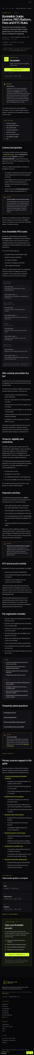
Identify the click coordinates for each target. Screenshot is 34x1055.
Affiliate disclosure (8, 1038)
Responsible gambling (8, 1040)
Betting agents (10, 8)
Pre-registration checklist (12, 136)
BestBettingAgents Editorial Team (19, 37)
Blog (3, 1031)
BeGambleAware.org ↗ (14, 996)
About (3, 1028)
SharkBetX (5, 1004)
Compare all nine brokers (10, 914)
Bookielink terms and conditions (14, 796)
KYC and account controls (12, 134)
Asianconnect (6, 1008)
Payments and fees (10, 132)
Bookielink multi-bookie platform (14, 814)
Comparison (5, 1024)
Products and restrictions (12, 130)
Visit (28, 1052)
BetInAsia (5, 1006)
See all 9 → (5, 1017)
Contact (4, 1042)
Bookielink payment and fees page (15, 833)
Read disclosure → (5, 993)
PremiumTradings (7, 1015)
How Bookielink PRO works (12, 125)
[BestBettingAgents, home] (10, 982)
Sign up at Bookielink (16, 954)
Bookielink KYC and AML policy (14, 846)
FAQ (7, 139)
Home (3, 8)
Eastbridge (5, 1013)
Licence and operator (11, 123)
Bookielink (5, 1010)
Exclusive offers (7, 1026)
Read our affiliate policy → (19, 50)
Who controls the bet (11, 127)
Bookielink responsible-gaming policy (16, 859)
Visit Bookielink (16, 69)
